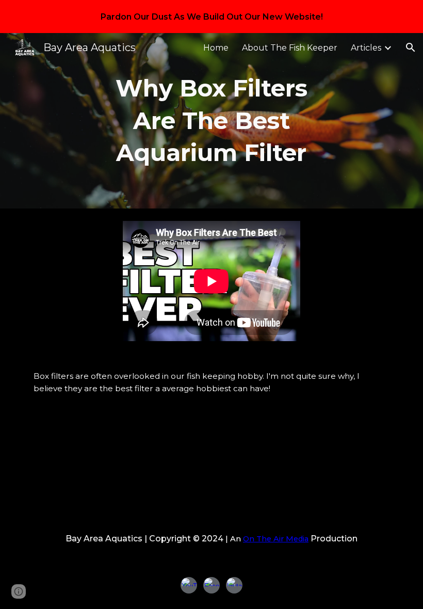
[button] (410, 47)
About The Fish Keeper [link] (289, 48)
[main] (212, 120)
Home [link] (216, 48)
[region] (211, 16)
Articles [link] (366, 48)
